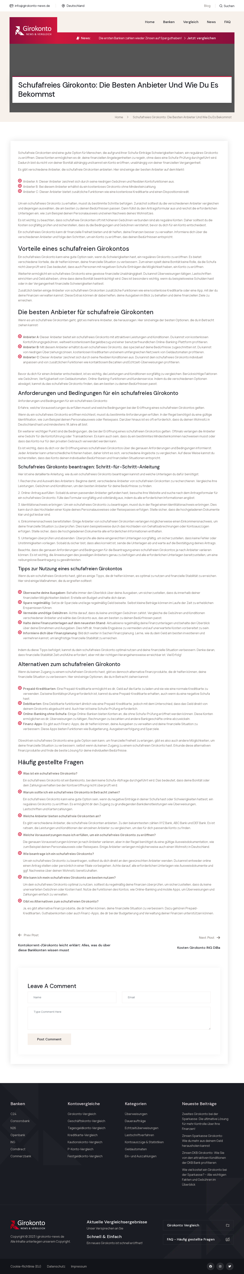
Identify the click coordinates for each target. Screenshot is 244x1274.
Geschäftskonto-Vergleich (86, 1121)
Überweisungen (136, 1114)
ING (12, 1142)
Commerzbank (20, 1156)
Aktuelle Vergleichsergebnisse (117, 1222)
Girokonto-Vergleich (82, 1114)
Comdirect (17, 1149)
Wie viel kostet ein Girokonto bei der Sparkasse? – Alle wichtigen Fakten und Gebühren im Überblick (204, 1177)
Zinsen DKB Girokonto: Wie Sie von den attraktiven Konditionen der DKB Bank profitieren (204, 1158)
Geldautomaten (136, 1149)
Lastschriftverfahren (139, 1135)
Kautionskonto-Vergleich (85, 1142)
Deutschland (75, 6)
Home (150, 22)
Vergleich (190, 22)
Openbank (17, 1135)
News (211, 22)
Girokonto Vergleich (183, 1225)
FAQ (227, 22)
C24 (13, 1114)
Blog (207, 6)
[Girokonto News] (33, 30)
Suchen (228, 6)
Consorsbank (20, 1121)
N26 (13, 1128)
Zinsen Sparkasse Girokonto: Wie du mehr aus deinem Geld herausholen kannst (202, 1141)
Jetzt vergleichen (201, 38)
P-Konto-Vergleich (80, 1149)
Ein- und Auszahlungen (141, 1156)
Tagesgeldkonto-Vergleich (86, 1128)
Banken (169, 22)
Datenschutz (56, 1266)
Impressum (79, 1266)
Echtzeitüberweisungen (141, 1128)
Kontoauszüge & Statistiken (144, 1142)
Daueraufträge (135, 1121)
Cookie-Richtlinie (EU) (25, 1266)
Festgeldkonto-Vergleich (85, 1156)
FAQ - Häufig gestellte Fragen (191, 1239)
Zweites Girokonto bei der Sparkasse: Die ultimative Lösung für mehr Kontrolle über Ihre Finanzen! (205, 1121)
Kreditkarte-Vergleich (83, 1135)
